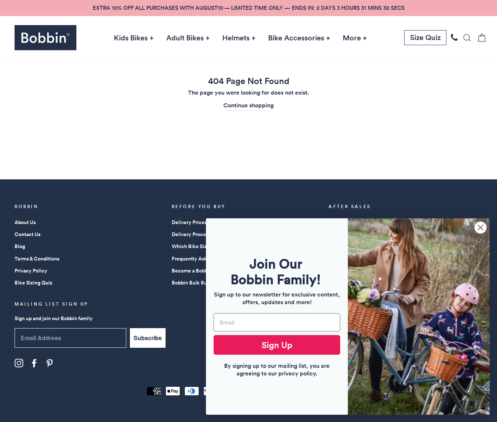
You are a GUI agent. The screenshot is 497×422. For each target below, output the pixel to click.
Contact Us (27, 234)
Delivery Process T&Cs (198, 234)
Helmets (236, 37)
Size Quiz (425, 37)
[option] (248, 8)
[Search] (465, 37)
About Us (25, 222)
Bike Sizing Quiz (33, 282)
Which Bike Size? (192, 246)
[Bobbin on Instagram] (19, 363)
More (352, 37)
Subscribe (148, 338)
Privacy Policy (31, 270)
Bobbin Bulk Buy (191, 282)
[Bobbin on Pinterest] (49, 363)
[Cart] (479, 37)
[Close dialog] (480, 227)
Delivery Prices (189, 222)
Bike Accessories (296, 37)
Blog (20, 246)
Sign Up (277, 344)
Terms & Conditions (37, 258)
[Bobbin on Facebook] (34, 363)
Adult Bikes (185, 37)
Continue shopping (248, 105)
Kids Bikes (131, 37)
